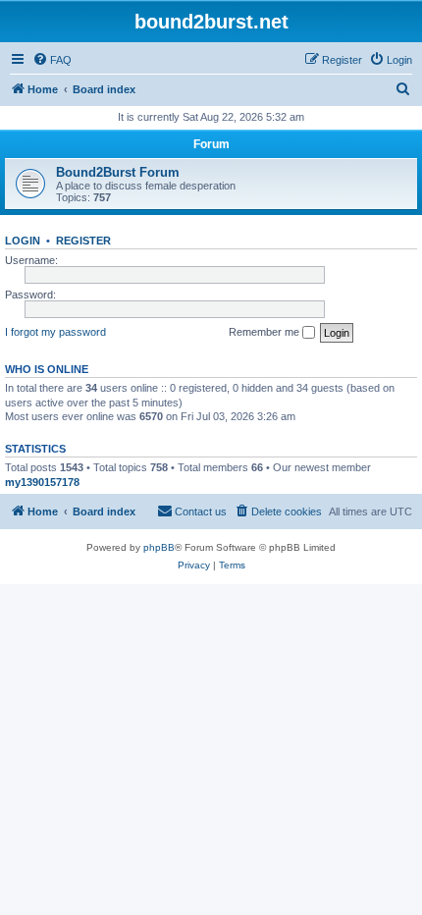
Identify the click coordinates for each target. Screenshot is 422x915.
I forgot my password (55, 332)
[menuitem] (52, 60)
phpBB (159, 547)
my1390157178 (42, 482)
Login (22, 240)
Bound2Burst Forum (118, 172)
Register (83, 240)
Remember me (265, 332)
